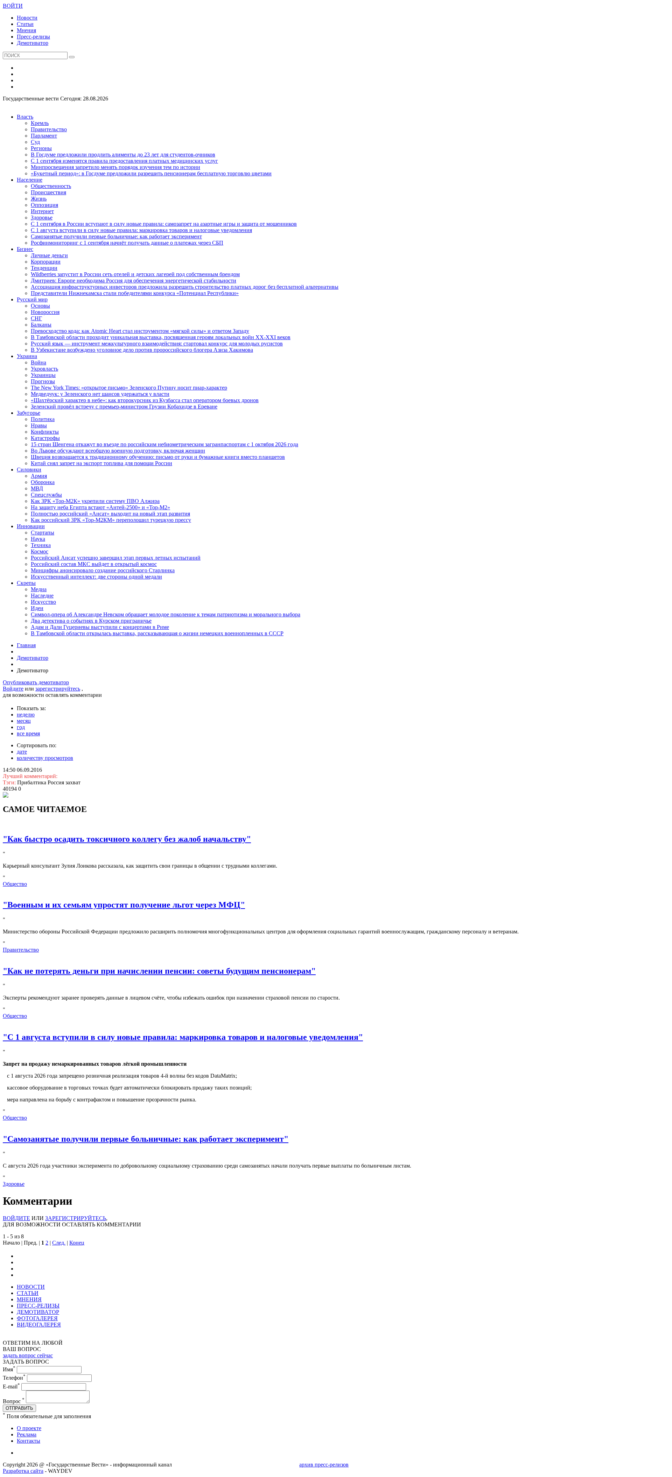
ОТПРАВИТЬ (19, 1408)
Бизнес (25, 249)
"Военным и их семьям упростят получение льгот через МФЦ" (124, 904)
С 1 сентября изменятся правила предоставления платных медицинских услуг (124, 161)
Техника (41, 545)
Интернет (42, 211)
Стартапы (42, 533)
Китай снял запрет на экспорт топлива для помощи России (101, 463)
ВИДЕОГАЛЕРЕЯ (39, 1325)
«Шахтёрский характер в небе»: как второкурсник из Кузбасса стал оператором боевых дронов (145, 400)
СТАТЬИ (27, 1293)
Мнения (26, 30)
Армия (39, 476)
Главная (26, 645)
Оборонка (43, 482)
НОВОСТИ (31, 1287)
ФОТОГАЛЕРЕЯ (37, 1318)
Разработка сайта (23, 1471)
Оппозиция (44, 205)
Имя (9, 1369)
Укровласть (44, 369)
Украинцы (43, 375)
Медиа (39, 589)
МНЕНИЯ (29, 1299)
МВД (37, 488)
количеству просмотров (45, 758)
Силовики (29, 469)
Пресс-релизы (33, 37)
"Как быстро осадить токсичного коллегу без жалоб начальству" (127, 839)
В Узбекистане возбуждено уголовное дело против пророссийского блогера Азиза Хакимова (142, 350)
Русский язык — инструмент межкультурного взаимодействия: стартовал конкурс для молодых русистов (157, 343)
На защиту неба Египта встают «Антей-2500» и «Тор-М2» (100, 507)
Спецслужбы (46, 495)
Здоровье (41, 217)
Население (29, 180)
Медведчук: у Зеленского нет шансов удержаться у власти (100, 394)
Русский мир (32, 299)
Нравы (39, 425)
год (21, 727)
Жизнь (39, 199)
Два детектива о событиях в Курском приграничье (91, 621)
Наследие (42, 595)
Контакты (28, 1441)
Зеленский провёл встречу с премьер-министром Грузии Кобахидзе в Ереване (124, 407)
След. (58, 1243)
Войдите (13, 689)
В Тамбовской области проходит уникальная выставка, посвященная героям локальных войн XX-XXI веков (160, 337)
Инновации (31, 526)
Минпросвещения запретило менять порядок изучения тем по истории (115, 167)
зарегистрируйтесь (57, 689)
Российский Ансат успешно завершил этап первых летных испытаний (116, 558)
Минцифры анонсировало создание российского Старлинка (103, 570)
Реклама (26, 1434)
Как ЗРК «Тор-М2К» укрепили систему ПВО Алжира (95, 501)
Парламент (44, 136)
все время (28, 733)
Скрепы (26, 583)
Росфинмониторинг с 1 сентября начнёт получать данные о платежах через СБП (127, 243)
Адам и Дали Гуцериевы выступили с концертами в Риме (100, 627)
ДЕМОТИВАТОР (38, 1312)
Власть (25, 117)
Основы (40, 306)
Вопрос (13, 1401)
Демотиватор (32, 43)
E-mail (11, 1387)
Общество (15, 884)
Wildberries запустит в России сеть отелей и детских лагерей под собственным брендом (135, 274)
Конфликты (45, 432)
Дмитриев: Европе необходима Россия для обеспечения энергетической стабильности (133, 281)
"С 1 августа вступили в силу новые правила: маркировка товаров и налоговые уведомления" (183, 1037)
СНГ (36, 318)
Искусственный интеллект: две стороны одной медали (96, 577)
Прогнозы (43, 381)
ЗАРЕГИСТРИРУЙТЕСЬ (75, 1218)
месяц (24, 721)
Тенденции (44, 268)
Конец (76, 1243)
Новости (27, 18)
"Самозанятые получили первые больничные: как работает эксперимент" (145, 1138)
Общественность (51, 186)
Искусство (43, 602)
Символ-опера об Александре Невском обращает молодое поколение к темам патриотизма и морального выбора (165, 614)
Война (38, 362)
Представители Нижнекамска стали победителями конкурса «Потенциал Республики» (135, 293)
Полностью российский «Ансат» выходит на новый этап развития (110, 514)
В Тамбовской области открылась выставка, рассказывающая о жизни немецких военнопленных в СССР (157, 633)
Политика (43, 419)
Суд (35, 142)
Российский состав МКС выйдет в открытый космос (94, 564)
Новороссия (45, 312)
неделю (26, 715)
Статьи (25, 24)
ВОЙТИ (13, 6)
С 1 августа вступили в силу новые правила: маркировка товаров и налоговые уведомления (141, 230)
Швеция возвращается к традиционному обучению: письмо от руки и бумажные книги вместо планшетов (158, 457)
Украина (27, 356)
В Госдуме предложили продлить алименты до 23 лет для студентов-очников (123, 155)
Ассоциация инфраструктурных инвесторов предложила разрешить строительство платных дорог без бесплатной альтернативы (184, 287)
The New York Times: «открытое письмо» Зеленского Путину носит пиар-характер (129, 388)
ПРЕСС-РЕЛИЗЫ (38, 1306)
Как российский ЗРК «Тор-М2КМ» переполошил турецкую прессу (111, 520)
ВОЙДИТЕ (16, 1218)
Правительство (49, 129)
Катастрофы (45, 438)
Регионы (41, 148)
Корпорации (46, 262)
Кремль (40, 123)
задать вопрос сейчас (28, 1355)
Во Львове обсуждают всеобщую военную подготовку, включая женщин (118, 451)
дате (22, 752)
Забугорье (28, 413)
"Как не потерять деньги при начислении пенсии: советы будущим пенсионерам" (159, 970)
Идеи (37, 608)
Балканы (41, 325)
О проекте (29, 1428)
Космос (39, 551)
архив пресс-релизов (324, 1465)
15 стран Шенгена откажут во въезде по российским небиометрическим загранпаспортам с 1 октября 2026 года (164, 444)
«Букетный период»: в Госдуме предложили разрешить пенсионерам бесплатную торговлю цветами (151, 173)
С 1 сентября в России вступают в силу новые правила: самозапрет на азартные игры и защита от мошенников (164, 224)
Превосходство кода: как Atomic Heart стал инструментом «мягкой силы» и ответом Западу (140, 331)
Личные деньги (49, 255)
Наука (38, 539)
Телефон (14, 1378)
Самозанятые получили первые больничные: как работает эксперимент (116, 236)
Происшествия (48, 192)
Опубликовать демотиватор (36, 682)
